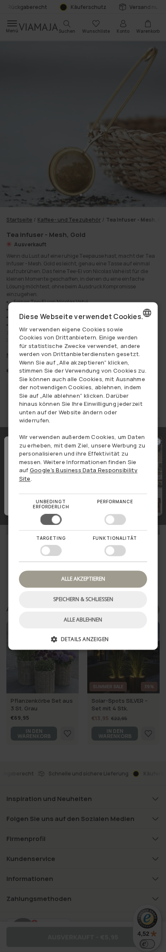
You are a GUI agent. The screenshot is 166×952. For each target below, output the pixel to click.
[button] (83, 642)
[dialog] (83, 476)
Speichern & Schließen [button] (83, 599)
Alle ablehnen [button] (83, 620)
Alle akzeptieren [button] (83, 578)
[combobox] (147, 312)
